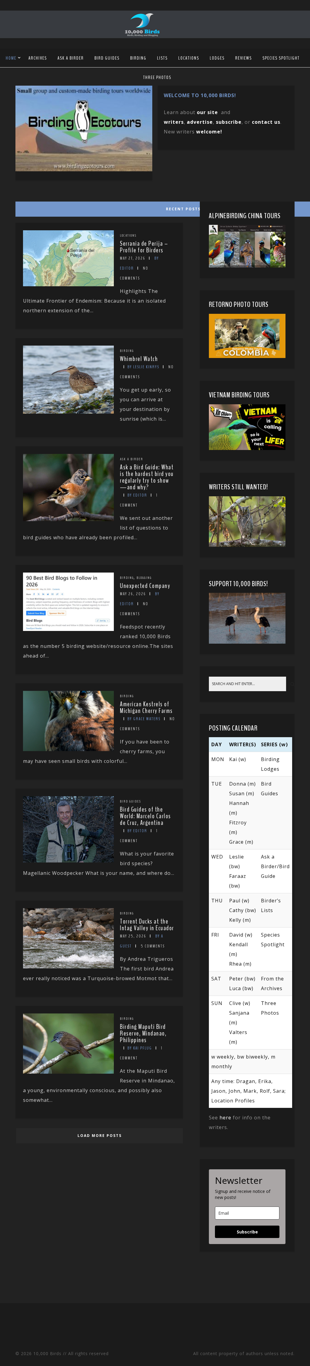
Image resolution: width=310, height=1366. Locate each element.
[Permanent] (68, 284)
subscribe (229, 122)
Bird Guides (107, 58)
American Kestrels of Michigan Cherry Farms (146, 707)
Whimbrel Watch (139, 358)
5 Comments (153, 946)
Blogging (144, 577)
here (225, 1117)
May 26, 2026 (133, 594)
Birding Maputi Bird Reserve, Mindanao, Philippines (143, 1033)
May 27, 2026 (132, 258)
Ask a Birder (71, 58)
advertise (200, 122)
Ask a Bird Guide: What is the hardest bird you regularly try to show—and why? (147, 477)
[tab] (98, 208)
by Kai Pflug (139, 1048)
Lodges (217, 58)
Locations (188, 58)
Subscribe (247, 1232)
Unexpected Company (145, 585)
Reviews (243, 58)
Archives (37, 58)
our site (207, 112)
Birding (138, 58)
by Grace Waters (143, 719)
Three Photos (157, 77)
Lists (162, 58)
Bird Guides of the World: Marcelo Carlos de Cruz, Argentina (145, 816)
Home (11, 58)
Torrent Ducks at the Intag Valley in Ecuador (147, 925)
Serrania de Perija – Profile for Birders (144, 247)
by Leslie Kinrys (143, 367)
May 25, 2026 (133, 936)
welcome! (209, 131)
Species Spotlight (281, 58)
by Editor (137, 495)
